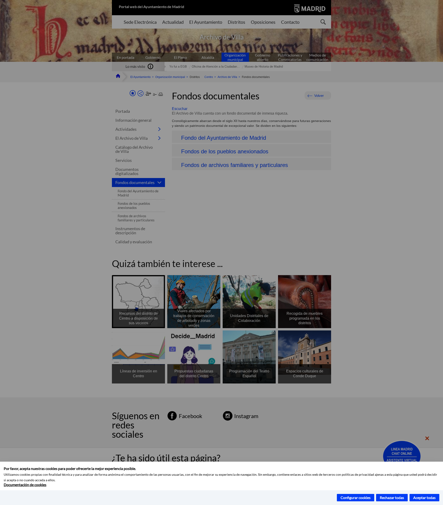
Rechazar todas (392, 497)
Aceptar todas (424, 497)
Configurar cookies (356, 497)
